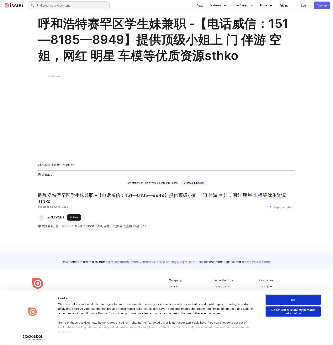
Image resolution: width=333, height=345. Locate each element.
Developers (265, 286)
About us (174, 286)
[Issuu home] (14, 5)
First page (45, 174)
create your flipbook (256, 262)
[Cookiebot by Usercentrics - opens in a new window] (33, 337)
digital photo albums (194, 262)
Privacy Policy (96, 313)
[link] (199, 5)
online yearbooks (142, 262)
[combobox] (72, 5)
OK (293, 299)
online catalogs (167, 262)
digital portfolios (117, 262)
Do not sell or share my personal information (293, 311)
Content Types (222, 286)
